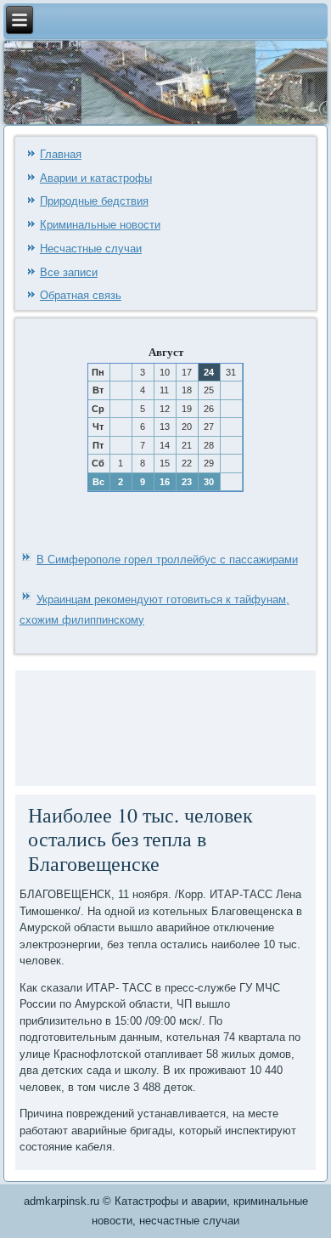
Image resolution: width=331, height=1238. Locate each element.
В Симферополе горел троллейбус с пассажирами (167, 559)
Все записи (69, 272)
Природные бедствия (94, 201)
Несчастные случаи (91, 248)
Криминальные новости (100, 224)
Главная (60, 154)
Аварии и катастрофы (96, 178)
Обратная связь (80, 295)
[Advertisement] (71, 726)
